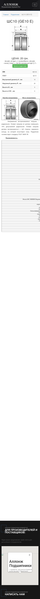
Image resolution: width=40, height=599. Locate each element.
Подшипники (15, 14)
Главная (6, 14)
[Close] (29, 554)
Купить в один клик (20, 66)
